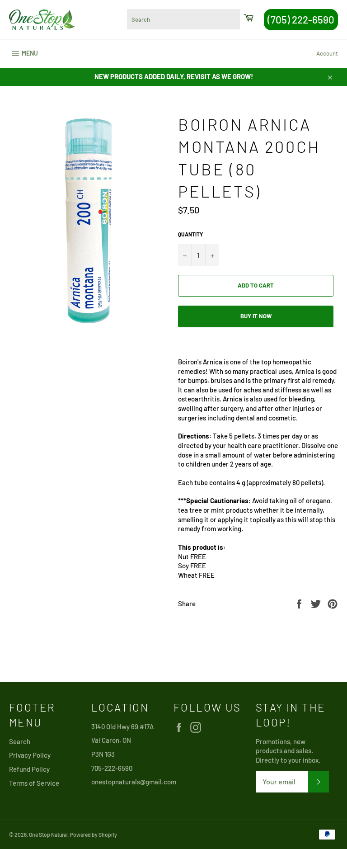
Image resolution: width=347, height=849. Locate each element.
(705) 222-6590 (300, 19)
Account (327, 53)
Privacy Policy (30, 755)
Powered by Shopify (93, 834)
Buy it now (256, 316)
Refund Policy (29, 769)
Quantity (190, 234)
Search (19, 741)
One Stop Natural (48, 834)
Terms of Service (34, 783)
